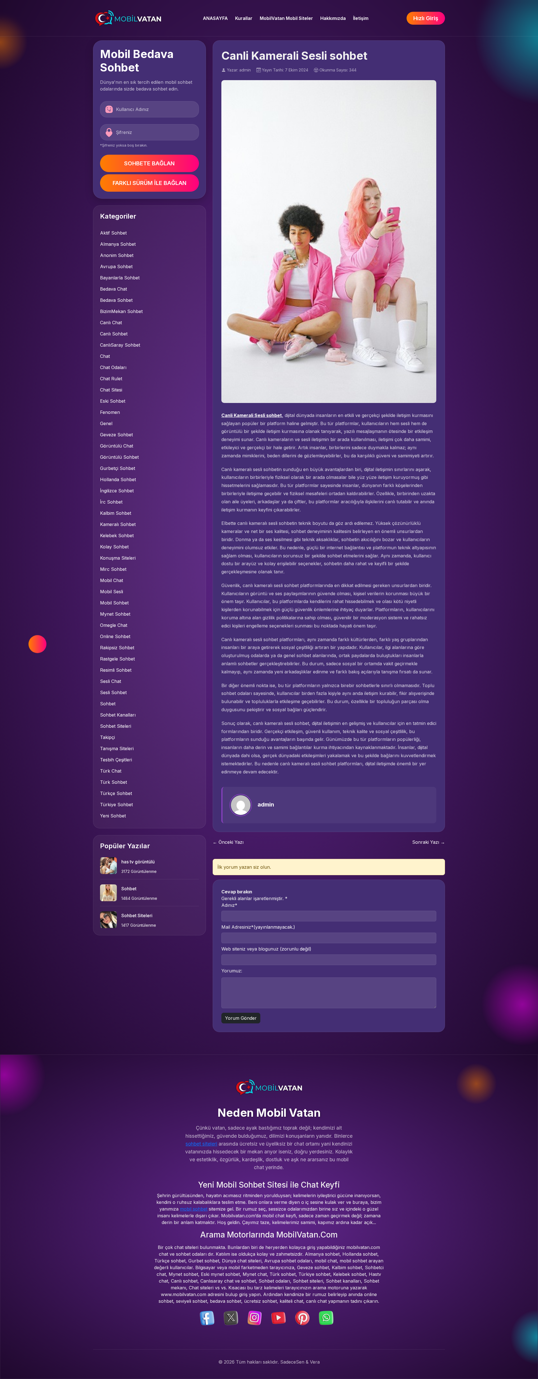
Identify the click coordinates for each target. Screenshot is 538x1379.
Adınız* (229, 905)
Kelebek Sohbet (117, 535)
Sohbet (107, 703)
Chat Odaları (113, 367)
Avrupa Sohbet (116, 266)
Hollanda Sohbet (118, 479)
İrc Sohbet (111, 502)
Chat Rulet (111, 378)
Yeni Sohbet (113, 816)
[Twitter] (231, 1317)
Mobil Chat (111, 580)
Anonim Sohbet (116, 255)
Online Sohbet (115, 636)
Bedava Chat (113, 289)
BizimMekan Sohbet (121, 311)
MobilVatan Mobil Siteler (286, 18)
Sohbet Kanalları (118, 715)
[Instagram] (255, 1317)
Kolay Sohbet (114, 547)
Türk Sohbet (113, 782)
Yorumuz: (231, 971)
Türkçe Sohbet (116, 793)
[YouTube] (278, 1317)
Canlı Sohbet (113, 334)
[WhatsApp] (326, 1317)
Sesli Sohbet (113, 692)
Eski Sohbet (112, 401)
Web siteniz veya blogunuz (266, 949)
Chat (105, 356)
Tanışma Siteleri (117, 748)
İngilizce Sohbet (117, 490)
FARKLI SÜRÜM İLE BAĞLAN (149, 183)
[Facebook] (207, 1317)
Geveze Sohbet (116, 434)
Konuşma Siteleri (118, 558)
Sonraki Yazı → (428, 842)
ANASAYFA (215, 18)
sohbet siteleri (201, 1144)
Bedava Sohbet (116, 300)
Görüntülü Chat (116, 446)
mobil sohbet (193, 1209)
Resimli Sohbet (115, 670)
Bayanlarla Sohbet (120, 278)
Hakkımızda (333, 18)
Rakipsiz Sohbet (117, 647)
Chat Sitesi (111, 390)
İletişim (360, 18)
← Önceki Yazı (228, 842)
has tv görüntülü (138, 862)
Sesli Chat (110, 681)
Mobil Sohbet (114, 603)
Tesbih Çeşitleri (116, 759)
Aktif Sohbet (113, 233)
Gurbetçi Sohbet (117, 468)
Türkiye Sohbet (116, 804)
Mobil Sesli (111, 591)
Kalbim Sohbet (115, 513)
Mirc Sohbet (113, 569)
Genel (106, 423)
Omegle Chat (113, 625)
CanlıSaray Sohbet (120, 345)
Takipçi (107, 737)
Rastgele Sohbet (117, 659)
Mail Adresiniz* (258, 927)
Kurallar (243, 18)
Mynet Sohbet (115, 614)
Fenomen (110, 412)
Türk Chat (110, 771)
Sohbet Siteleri (115, 726)
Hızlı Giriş (425, 18)
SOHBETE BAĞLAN (149, 163)
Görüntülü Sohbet (119, 457)
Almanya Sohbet (118, 244)
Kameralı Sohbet (118, 524)
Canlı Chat (111, 322)
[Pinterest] (302, 1317)
